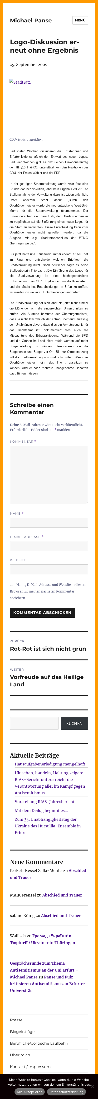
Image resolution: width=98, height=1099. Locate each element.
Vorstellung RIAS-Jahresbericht (45, 801)
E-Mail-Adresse (27, 537)
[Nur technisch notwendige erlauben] (92, 1086)
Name (17, 514)
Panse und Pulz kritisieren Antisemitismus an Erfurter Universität (47, 984)
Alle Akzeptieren (29, 1092)
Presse (16, 1020)
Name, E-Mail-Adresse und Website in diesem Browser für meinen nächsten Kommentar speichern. (48, 591)
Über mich (20, 1055)
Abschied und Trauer (62, 895)
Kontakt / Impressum (30, 1066)
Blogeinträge (22, 1031)
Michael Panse (31, 20)
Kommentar (23, 442)
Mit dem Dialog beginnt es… (41, 810)
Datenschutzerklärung (66, 1092)
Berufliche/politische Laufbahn (39, 1043)
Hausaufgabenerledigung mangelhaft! (51, 764)
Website (18, 560)
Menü (80, 20)
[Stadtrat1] (47, 107)
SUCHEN (74, 723)
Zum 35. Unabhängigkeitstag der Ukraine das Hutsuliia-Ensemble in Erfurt (48, 826)
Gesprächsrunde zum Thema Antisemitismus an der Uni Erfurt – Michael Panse (44, 970)
